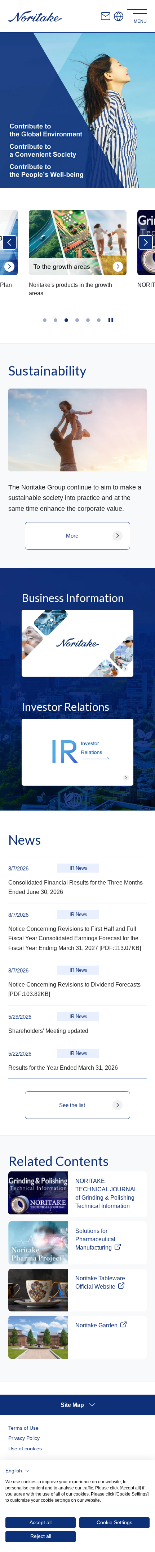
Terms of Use (23, 1428)
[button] (17, 1471)
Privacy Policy (24, 1438)
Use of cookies (25, 1448)
